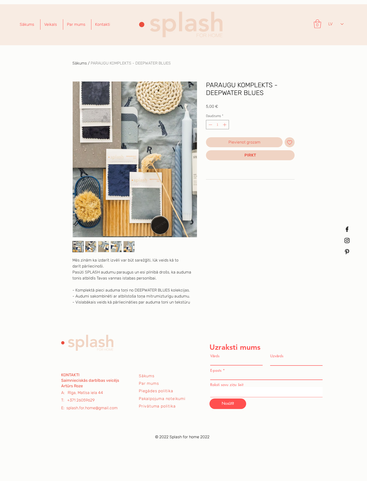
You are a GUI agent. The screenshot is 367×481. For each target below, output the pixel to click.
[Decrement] (210, 124)
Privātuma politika (157, 406)
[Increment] (225, 124)
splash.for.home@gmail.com (92, 408)
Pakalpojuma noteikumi (162, 398)
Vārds (214, 356)
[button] (317, 24)
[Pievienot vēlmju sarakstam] (290, 142)
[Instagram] (347, 240)
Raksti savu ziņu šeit (226, 384)
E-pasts (215, 370)
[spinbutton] (217, 124)
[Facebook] (347, 229)
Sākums (79, 63)
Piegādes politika (156, 390)
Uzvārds (276, 356)
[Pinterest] (347, 251)
